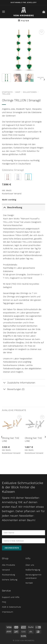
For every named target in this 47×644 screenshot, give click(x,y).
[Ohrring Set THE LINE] (12, 424)
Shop (17, 92)
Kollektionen (30, 92)
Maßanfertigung (32, 570)
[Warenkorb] (43, 12)
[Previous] (6, 50)
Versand (6, 570)
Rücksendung (8, 574)
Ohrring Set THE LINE (10, 439)
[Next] (41, 50)
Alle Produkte (8, 565)
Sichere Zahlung (9, 579)
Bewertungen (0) (15, 389)
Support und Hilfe (10, 597)
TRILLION (6, 94)
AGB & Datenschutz (11, 607)
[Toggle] (4, 207)
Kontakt (29, 583)
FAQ (4, 602)
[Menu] (3, 11)
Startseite (7, 92)
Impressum (7, 612)
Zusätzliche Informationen (21, 382)
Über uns (29, 565)
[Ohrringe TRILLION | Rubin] (7, 177)
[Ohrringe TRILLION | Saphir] (18, 177)
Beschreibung (14, 207)
